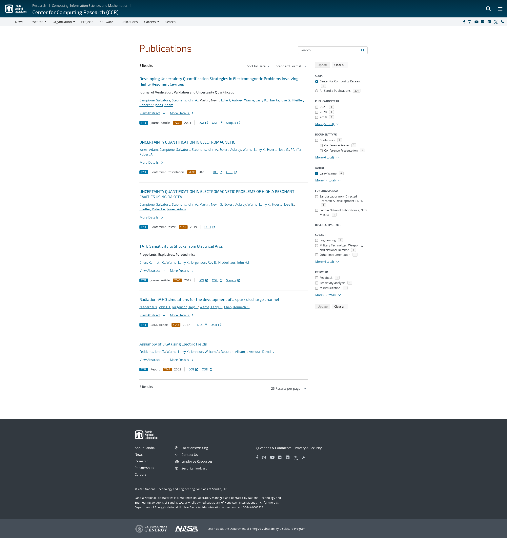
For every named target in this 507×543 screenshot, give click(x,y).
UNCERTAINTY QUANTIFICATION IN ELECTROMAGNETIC (187, 142)
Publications (128, 22)
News (19, 22)
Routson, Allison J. (234, 351)
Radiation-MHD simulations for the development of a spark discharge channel (209, 299)
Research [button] (36, 22)
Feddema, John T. (152, 351)
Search (170, 22)
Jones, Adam (164, 105)
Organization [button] (62, 22)
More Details (180, 113)
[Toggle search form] (488, 8)
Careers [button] (150, 22)
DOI (201, 123)
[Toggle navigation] (7, 21)
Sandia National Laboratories (154, 498)
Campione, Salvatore (154, 100)
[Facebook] (463, 21)
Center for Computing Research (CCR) (75, 12)
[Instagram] (470, 21)
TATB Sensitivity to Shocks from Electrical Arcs (181, 246)
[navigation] (259, 66)
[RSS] (503, 21)
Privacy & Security (308, 448)
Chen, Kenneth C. (152, 262)
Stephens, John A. (185, 100)
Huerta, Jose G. (280, 100)
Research (39, 5)
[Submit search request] (363, 50)
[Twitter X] (496, 21)
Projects (87, 22)
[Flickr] (483, 21)
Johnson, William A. (205, 351)
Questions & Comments (274, 448)
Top (495, 538)
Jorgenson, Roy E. (204, 262)
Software (106, 22)
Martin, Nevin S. (211, 204)
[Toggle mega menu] (500, 8)
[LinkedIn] (490, 21)
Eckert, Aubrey (232, 100)
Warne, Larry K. (255, 100)
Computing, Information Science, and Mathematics (90, 5)
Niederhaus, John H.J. (234, 262)
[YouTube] (477, 21)
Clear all (341, 65)
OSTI (215, 123)
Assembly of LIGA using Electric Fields (173, 344)
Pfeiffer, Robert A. (152, 209)
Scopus (231, 123)
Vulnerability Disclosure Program (283, 529)
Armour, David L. (261, 351)
